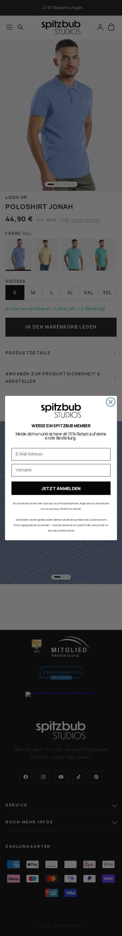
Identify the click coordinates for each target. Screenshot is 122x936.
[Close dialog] (110, 402)
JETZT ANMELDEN (61, 488)
